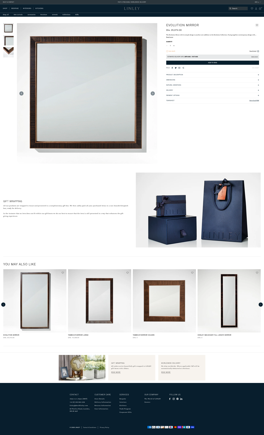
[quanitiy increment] (174, 46)
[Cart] (260, 8)
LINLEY (77, 427)
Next (261, 304)
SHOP (5, 8)
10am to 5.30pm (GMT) (78, 399)
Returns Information (103, 405)
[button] (257, 25)
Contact (48, 10)
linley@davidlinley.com (79, 405)
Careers (147, 402)
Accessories (31, 14)
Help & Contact (8, 2)
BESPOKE (15, 8)
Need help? (253, 51)
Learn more (254, 56)
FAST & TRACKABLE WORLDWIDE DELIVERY (132, 2)
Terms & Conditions (89, 427)
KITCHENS (39, 8)
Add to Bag (212, 62)
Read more (169, 37)
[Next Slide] (153, 93)
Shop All (6, 14)
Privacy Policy (104, 427)
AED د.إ (257, 2)
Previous (3, 304)
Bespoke (123, 399)
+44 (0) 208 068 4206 (77, 402)
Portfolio (38, 10)
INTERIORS (27, 8)
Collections (66, 14)
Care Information (101, 409)
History (27, 10)
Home (5, 10)
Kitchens (123, 405)
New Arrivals (18, 14)
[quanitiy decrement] (167, 46)
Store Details (100, 399)
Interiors (123, 402)
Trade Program (125, 409)
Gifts (77, 14)
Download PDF (254, 100)
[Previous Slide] (21, 93)
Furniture (43, 14)
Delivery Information (103, 402)
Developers (16, 10)
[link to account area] (256, 8)
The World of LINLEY (152, 399)
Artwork (55, 14)
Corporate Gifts (126, 412)
